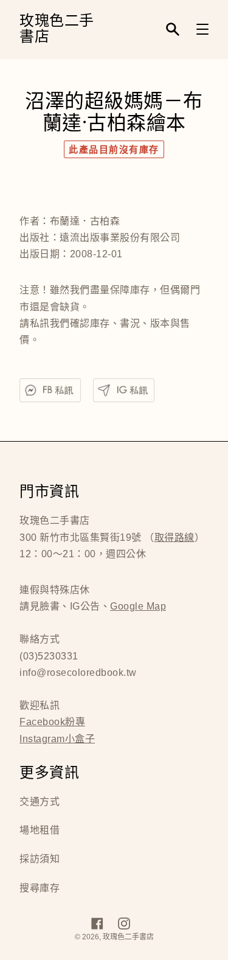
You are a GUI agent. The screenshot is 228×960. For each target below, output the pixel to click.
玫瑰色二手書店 (56, 29)
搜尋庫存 (39, 888)
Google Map (138, 606)
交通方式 (39, 801)
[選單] (202, 29)
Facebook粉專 (52, 722)
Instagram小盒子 (57, 739)
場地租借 (39, 830)
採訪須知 (39, 859)
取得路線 (174, 537)
